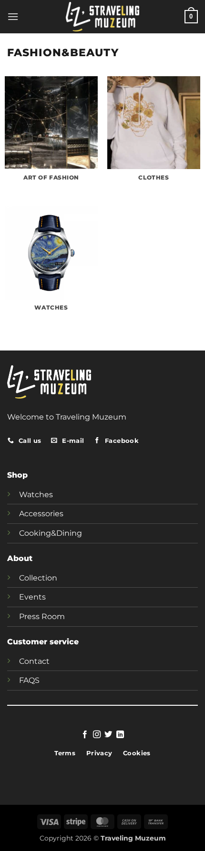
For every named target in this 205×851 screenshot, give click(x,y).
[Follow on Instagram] (97, 735)
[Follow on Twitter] (108, 735)
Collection (38, 577)
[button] (13, 16)
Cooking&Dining (50, 533)
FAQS (29, 680)
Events (32, 596)
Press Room (42, 616)
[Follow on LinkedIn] (120, 735)
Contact (34, 661)
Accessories (41, 513)
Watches (36, 494)
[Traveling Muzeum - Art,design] (103, 16)
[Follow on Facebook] (85, 735)
